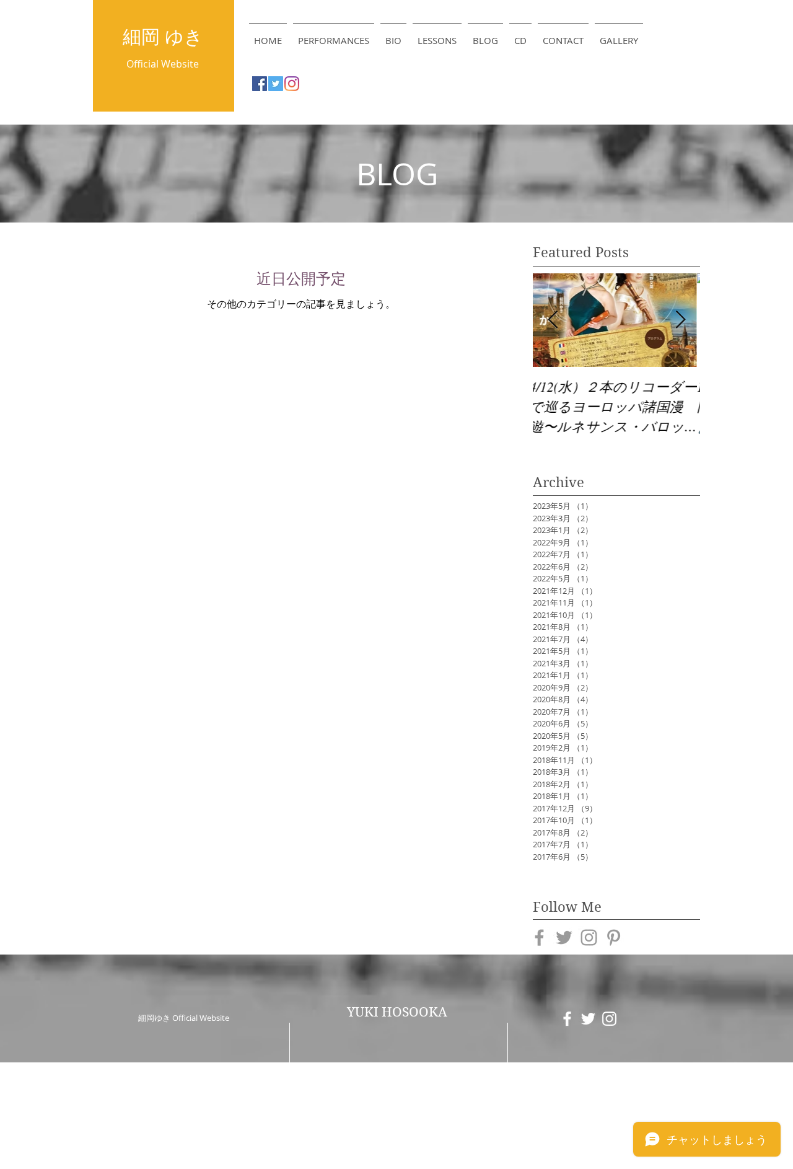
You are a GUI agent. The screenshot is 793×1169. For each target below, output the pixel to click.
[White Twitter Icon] (588, 1018)
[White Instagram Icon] (609, 1018)
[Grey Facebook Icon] (539, 937)
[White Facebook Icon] (567, 1018)
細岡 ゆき (163, 37)
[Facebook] (259, 83)
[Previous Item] (552, 320)
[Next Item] (680, 320)
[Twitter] (275, 83)
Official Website (162, 64)
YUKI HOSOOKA (397, 1012)
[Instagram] (291, 83)
